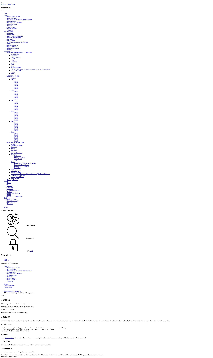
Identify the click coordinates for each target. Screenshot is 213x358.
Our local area (17, 156)
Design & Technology (16, 153)
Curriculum (7, 51)
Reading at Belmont (12, 180)
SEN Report (10, 39)
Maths (12, 64)
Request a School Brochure (14, 22)
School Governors (12, 24)
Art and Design (15, 54)
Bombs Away (17, 168)
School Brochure (11, 21)
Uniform (9, 192)
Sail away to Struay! (19, 157)
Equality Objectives (12, 45)
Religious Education (16, 70)
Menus (9, 183)
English (13, 58)
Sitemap (6, 284)
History (13, 63)
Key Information (8, 31)
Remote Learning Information (15, 36)
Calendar (9, 186)
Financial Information (13, 48)
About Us (6, 15)
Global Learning (15, 178)
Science (13, 72)
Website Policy (8, 287)
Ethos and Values (11, 18)
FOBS (9, 195)
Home (5, 13)
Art (11, 151)
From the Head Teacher (13, 16)
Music (12, 66)
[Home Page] (8, 4)
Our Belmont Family (12, 201)
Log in (5, 207)
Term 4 (16, 85)
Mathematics (14, 147)
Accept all (9, 312)
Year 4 (12, 111)
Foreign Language (15, 171)
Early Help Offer (11, 46)
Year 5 (12, 121)
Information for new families (14, 196)
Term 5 (16, 87)
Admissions (10, 33)
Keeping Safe (10, 202)
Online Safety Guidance (13, 193)
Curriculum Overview (13, 75)
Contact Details (11, 27)
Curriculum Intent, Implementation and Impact (19, 52)
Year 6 (12, 132)
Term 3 (16, 84)
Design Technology (16, 57)
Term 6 (16, 88)
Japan (15, 160)
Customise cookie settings (20, 312)
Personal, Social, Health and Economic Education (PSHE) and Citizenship (30, 69)
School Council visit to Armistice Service (25, 163)
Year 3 (12, 100)
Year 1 (12, 79)
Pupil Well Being (11, 199)
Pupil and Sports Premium (14, 37)
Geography (14, 61)
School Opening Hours (13, 190)
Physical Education (16, 67)
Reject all (3, 312)
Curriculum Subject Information (15, 142)
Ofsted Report (11, 40)
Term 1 (16, 81)
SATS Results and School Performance (17, 42)
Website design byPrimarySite (12, 291)
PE (8, 184)
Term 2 (16, 82)
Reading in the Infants (16, 145)
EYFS (12, 60)
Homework (10, 204)
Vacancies (10, 30)
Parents (6, 181)
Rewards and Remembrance (21, 165)
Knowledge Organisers (13, 76)
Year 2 (12, 90)
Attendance (10, 189)
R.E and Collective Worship (18, 175)
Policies (9, 49)
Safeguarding (10, 34)
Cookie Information (9, 285)
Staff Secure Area (12, 28)
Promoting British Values (17, 177)
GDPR (9, 43)
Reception (13, 78)
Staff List (9, 25)
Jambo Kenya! (18, 159)
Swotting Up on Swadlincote (21, 166)
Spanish (13, 73)
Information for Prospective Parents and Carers (19, 19)
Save (15, 356)
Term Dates (10, 187)
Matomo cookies (9, 338)
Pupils (5, 198)
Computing (14, 55)
